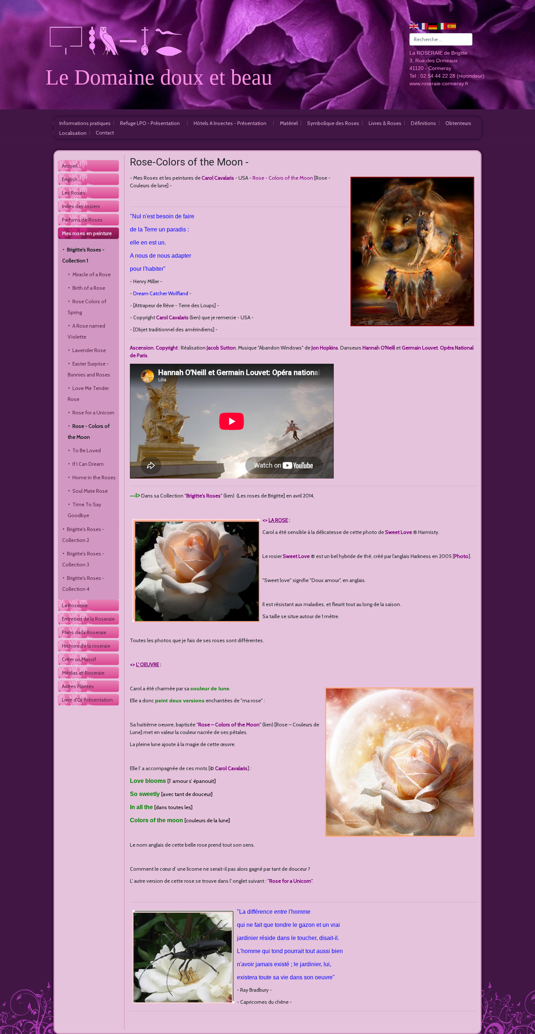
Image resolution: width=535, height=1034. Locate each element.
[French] (423, 25)
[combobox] (440, 39)
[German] (433, 25)
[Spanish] (452, 25)
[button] (152, 123)
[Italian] (442, 25)
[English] (414, 25)
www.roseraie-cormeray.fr (438, 83)
